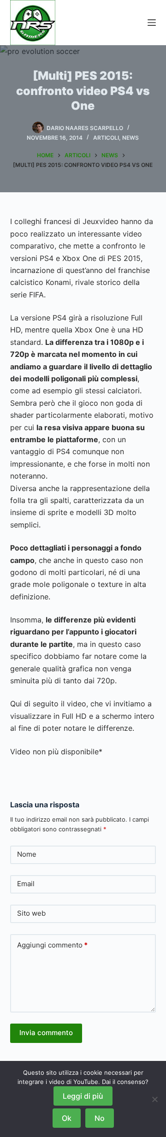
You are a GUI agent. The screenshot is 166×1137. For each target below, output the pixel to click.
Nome (26, 854)
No (100, 1118)
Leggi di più (83, 1096)
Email (26, 883)
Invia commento (46, 1032)
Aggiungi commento (52, 945)
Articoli (106, 137)
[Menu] (152, 22)
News (130, 137)
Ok (66, 1118)
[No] (154, 1099)
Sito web (31, 913)
